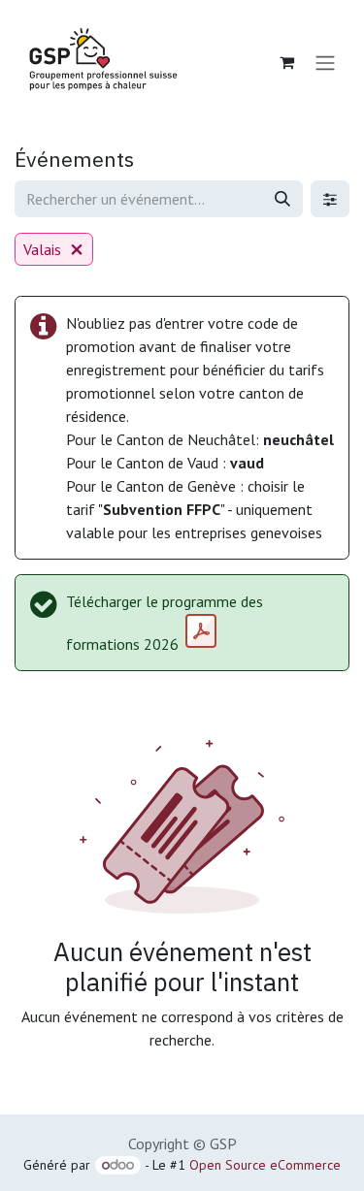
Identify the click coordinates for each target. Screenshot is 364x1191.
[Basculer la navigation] (325, 62)
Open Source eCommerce (265, 1165)
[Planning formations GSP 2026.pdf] (200, 631)
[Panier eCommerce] (286, 62)
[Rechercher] (282, 198)
